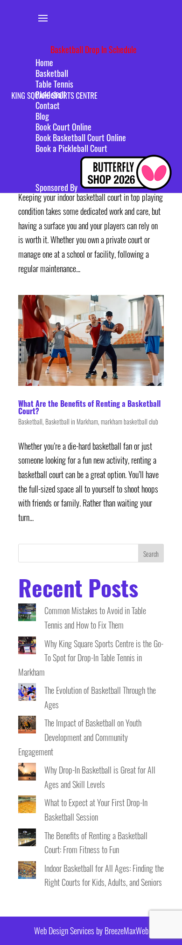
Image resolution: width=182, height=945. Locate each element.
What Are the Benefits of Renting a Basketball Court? (89, 407)
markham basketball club (129, 421)
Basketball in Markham (71, 421)
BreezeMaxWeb (126, 930)
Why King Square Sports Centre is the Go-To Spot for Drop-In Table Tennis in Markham (90, 657)
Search (151, 554)
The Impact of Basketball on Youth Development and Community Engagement (79, 737)
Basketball (30, 421)
